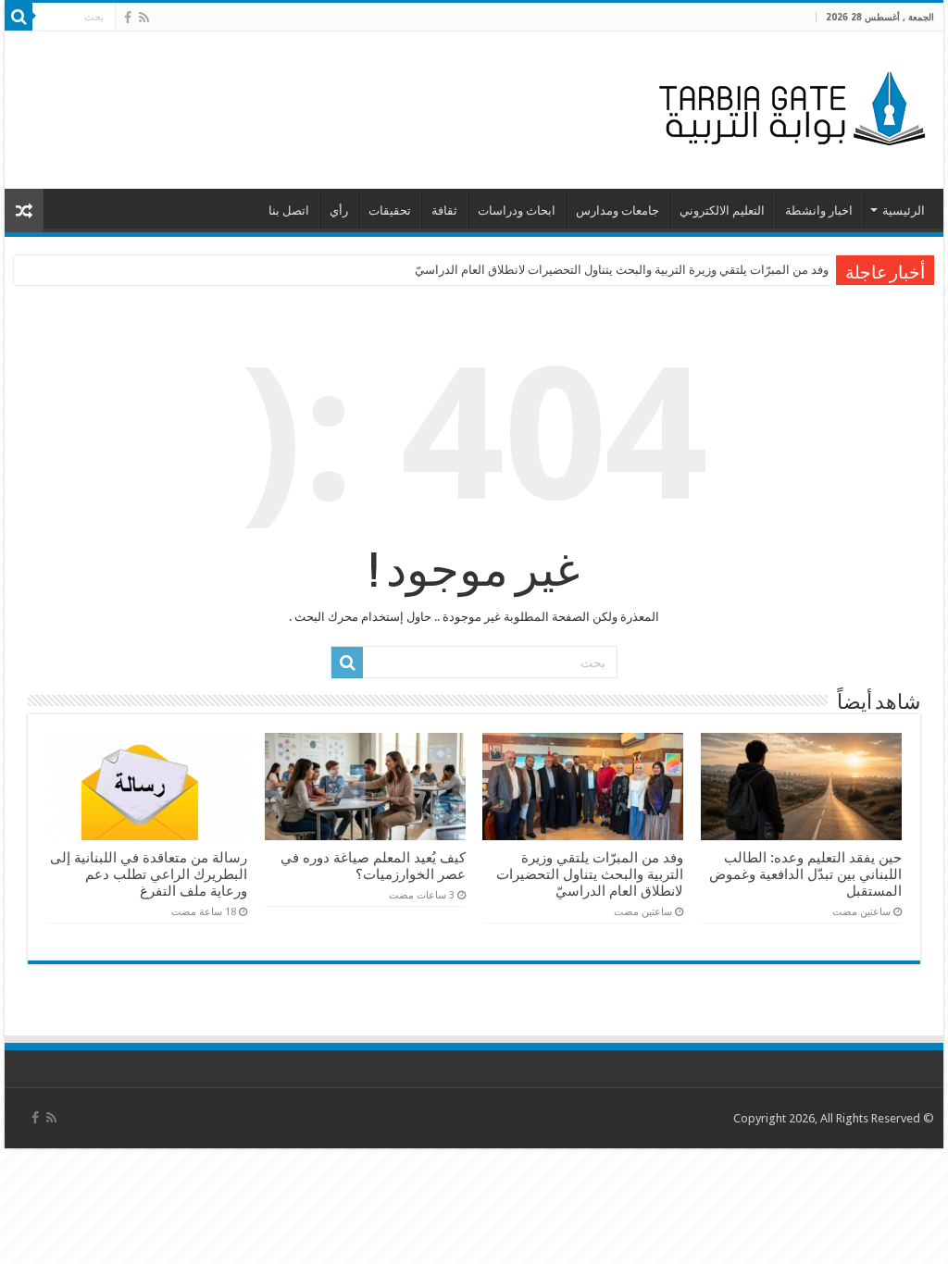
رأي (339, 210)
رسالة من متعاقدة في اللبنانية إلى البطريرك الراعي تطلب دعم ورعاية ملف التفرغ (148, 874)
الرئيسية (903, 210)
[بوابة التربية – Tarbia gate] (788, 106)
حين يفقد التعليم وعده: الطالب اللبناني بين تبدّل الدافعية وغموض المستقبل (805, 874)
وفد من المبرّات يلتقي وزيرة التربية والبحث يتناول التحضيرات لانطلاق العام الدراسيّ (622, 270)
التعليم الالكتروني (722, 210)
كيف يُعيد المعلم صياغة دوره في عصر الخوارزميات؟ (373, 866)
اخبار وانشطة (819, 210)
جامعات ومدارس (617, 210)
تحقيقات (389, 210)
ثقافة (444, 210)
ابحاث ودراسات (516, 210)
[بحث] (18, 17)
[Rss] (144, 17)
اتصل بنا (288, 210)
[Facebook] (127, 17)
